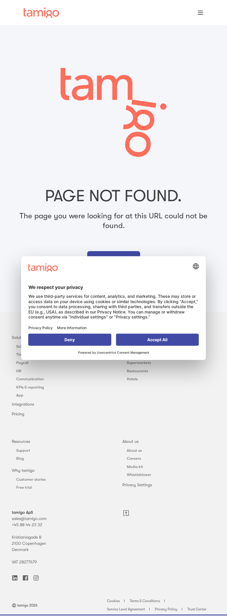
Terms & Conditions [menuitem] (145, 601)
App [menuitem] (19, 395)
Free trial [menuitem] (24, 487)
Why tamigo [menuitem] (23, 470)
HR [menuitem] (18, 371)
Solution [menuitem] (19, 337)
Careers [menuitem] (134, 458)
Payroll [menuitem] (22, 362)
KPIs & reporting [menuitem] (30, 387)
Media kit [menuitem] (135, 466)
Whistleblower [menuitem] (139, 474)
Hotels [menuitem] (132, 379)
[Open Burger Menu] (200, 13)
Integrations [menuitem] (23, 404)
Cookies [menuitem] (113, 601)
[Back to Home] (41, 12)
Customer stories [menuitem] (31, 479)
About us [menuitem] (130, 441)
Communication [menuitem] (30, 379)
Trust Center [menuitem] (196, 609)
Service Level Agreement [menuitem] (126, 609)
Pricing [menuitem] (18, 414)
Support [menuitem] (23, 450)
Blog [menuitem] (20, 458)
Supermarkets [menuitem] (139, 362)
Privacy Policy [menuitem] (166, 609)
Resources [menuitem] (21, 441)
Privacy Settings (137, 484)
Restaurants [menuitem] (137, 371)
